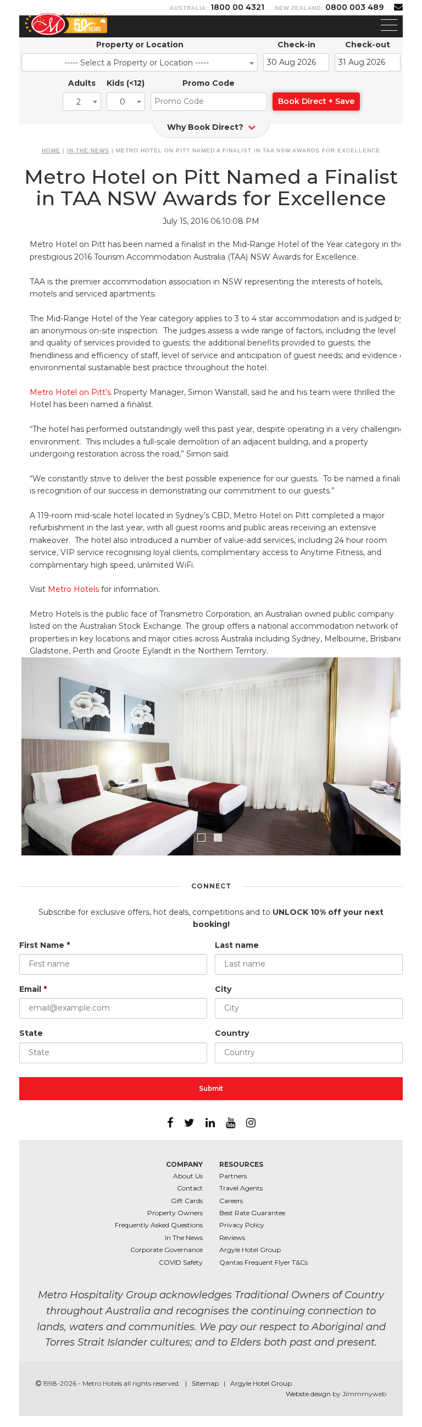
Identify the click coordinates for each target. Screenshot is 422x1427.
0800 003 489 (354, 7)
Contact (190, 1188)
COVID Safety (181, 1262)
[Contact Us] (398, 7)
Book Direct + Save (316, 101)
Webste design (308, 1394)
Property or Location (140, 45)
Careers (231, 1201)
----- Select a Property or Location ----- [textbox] (136, 63)
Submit (211, 1088)
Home (51, 150)
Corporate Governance (166, 1249)
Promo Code (208, 83)
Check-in (296, 45)
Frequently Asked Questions (159, 1225)
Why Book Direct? (206, 127)
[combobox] (139, 62)
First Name (44, 945)
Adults (82, 83)
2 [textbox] (78, 102)
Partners (233, 1176)
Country (232, 1033)
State (31, 1033)
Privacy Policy (241, 1225)
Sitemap (206, 1383)
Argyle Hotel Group (250, 1249)
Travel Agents (241, 1188)
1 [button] (202, 838)
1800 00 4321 (237, 7)
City (223, 989)
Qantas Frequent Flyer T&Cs (263, 1262)
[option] (211, 770)
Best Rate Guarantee (252, 1213)
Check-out (367, 45)
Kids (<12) (126, 83)
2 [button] (219, 838)
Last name (237, 945)
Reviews (232, 1237)
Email (33, 989)
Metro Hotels (73, 589)
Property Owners (175, 1213)
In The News (88, 150)
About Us (188, 1176)
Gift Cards (187, 1201)
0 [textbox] (122, 102)
